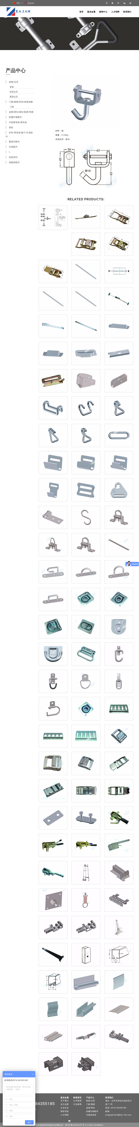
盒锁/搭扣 (90, 1107)
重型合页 (13, 96)
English (31, 3)
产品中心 (90, 1097)
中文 (18, 3)
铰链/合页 (13, 81)
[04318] (86, 102)
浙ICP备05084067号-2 (76, 1124)
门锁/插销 (90, 1104)
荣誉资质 (65, 1111)
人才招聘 (115, 11)
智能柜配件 (14, 162)
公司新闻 (77, 1100)
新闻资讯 (77, 1097)
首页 (81, 11)
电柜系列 (13, 157)
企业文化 (65, 1107)
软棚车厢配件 (15, 117)
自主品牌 (65, 1104)
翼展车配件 (14, 141)
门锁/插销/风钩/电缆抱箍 (21, 101)
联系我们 (127, 11)
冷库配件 (13, 146)
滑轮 (11, 127)
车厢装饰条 (91, 1114)
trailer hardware (95, 1124)
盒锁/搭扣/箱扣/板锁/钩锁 (21, 111)
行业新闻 (77, 1104)
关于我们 (65, 1100)
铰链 (11, 86)
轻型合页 (13, 91)
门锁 (11, 106)
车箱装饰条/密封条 (18, 122)
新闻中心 (103, 11)
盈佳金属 (91, 11)
